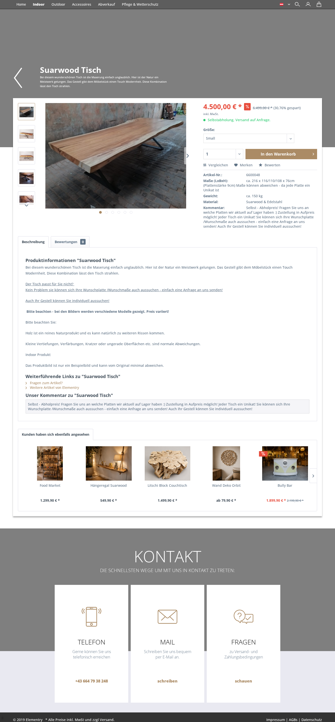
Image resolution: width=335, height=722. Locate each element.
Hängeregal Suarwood (108, 485)
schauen (243, 681)
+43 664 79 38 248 (91, 681)
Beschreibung (33, 241)
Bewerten (272, 165)
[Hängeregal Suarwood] (109, 463)
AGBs (293, 719)
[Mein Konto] (307, 6)
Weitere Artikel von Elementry (54, 387)
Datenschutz (311, 719)
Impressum (275, 719)
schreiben (167, 681)
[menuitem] (307, 4)
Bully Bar (285, 485)
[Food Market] (50, 463)
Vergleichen (217, 165)
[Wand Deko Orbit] (226, 463)
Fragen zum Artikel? (46, 383)
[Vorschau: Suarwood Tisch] (26, 111)
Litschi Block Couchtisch (167, 485)
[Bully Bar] (285, 463)
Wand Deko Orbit (226, 485)
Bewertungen (69, 241)
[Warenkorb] (317, 6)
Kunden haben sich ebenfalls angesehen (55, 434)
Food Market (50, 485)
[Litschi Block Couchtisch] (167, 463)
